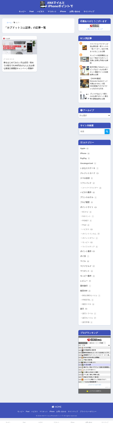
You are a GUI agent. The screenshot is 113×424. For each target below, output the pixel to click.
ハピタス (40, 11)
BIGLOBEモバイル (91, 295)
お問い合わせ (75, 11)
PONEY (86, 221)
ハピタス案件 (87, 192)
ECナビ (86, 212)
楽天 (83, 309)
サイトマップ (89, 11)
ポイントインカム (90, 234)
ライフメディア (89, 247)
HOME (57, 406)
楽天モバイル (89, 318)
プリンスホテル (88, 197)
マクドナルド (87, 266)
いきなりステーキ (89, 168)
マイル (84, 261)
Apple (84, 148)
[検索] (107, 131)
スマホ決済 (86, 178)
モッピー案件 (87, 276)
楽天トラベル (88, 313)
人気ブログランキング (94, 29)
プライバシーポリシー (88, 411)
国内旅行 (85, 286)
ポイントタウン (89, 238)
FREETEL (87, 300)
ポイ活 (84, 256)
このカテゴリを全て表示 (94, 384)
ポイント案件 (87, 251)
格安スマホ (88, 304)
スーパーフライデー (91, 188)
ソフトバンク (87, 183)
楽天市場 (87, 322)
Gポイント (87, 216)
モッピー (22, 11)
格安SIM (85, 291)
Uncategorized (88, 163)
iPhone (63, 11)
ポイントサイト (88, 207)
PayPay (84, 158)
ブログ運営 (86, 202)
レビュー (85, 281)
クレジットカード (89, 173)
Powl (31, 11)
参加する (108, 387)
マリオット (52, 11)
